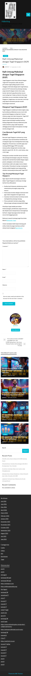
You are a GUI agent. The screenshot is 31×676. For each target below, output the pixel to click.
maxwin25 (4, 635)
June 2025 (4, 539)
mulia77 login (4, 610)
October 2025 (5, 527)
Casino (3, 547)
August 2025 (4, 533)
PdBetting (6, 21)
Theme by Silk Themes (15, 673)
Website (4, 285)
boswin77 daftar (5, 644)
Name (4, 269)
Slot (2, 553)
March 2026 (4, 513)
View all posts (15, 330)
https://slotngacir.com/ (7, 583)
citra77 (3, 598)
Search (4, 447)
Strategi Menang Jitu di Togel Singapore (12, 416)
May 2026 (4, 507)
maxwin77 (4, 604)
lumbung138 (4, 592)
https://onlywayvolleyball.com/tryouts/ (12, 629)
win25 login (4, 621)
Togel (11, 48)
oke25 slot (4, 612)
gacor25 (3, 615)
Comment (5, 246)
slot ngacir (4, 575)
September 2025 (5, 530)
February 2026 (5, 516)
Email (4, 277)
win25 (2, 572)
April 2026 (4, 510)
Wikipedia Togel (11, 220)
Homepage (4, 48)
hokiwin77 (4, 607)
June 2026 (4, 504)
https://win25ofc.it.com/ (8, 641)
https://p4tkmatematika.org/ (9, 586)
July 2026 (3, 501)
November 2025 (5, 524)
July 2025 (3, 536)
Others (3, 550)
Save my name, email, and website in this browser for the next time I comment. (13, 297)
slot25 (2, 569)
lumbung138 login (6, 577)
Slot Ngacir (4, 589)
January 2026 (4, 518)
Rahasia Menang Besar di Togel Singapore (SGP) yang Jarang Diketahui (12, 370)
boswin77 (3, 601)
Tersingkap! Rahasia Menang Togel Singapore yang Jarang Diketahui (14, 394)
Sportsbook (19, 228)
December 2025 (5, 521)
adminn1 (7, 67)
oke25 (2, 658)
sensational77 (5, 595)
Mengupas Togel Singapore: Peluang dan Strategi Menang (14, 438)
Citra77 (3, 638)
